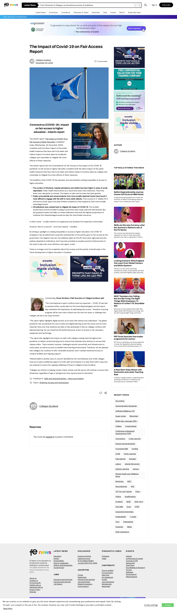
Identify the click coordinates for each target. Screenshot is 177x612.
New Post (105, 575)
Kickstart (132, 459)
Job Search (58, 584)
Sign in (154, 5)
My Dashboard (107, 577)
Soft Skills (119, 506)
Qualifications (130, 496)
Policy (137, 491)
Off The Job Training (123, 491)
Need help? (106, 586)
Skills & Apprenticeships (63, 565)
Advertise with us (36, 587)
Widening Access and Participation (54, 382)
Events (113, 12)
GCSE (117, 454)
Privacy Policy (35, 590)
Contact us (34, 580)
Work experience (122, 532)
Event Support (83, 586)
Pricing (80, 575)
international (120, 459)
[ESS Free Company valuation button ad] (129, 79)
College (118, 426)
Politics (118, 496)
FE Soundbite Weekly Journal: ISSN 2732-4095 (87, 562)
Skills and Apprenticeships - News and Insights (64, 378)
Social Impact (59, 568)
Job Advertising (84, 582)
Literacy (136, 469)
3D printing (119, 401)
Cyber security (135, 438)
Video (104, 558)
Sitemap (33, 592)
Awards (129, 556)
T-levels (133, 516)
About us (33, 578)
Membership (107, 584)
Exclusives (53, 12)
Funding (135, 449)
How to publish (107, 570)
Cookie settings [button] (151, 605)
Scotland (119, 501)
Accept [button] (168, 605)
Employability (59, 561)
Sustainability (120, 516)
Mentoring (119, 481)
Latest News (41, 12)
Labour (118, 464)
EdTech (56, 558)
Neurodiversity (121, 486)
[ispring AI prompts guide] (89, 280)
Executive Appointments (63, 579)
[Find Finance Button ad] (129, 101)
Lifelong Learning (122, 469)
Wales (129, 527)
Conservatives (130, 426)
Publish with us (35, 585)
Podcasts (105, 556)
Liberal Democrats (132, 464)
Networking (130, 563)
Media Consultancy (85, 584)
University (119, 527)
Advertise (96, 12)
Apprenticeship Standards (126, 406)
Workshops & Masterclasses (131, 575)
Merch (122, 12)
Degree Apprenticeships (125, 443)
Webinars (129, 572)
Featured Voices (84, 558)
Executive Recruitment (62, 582)
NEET (129, 481)
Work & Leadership (61, 563)
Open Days (130, 565)
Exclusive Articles (84, 556)
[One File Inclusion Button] (49, 280)
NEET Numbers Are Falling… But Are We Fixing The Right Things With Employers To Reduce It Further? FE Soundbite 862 (86, 5)
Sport (129, 506)
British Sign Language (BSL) (126, 421)
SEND (128, 501)
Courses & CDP (132, 561)
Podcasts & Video (80, 12)
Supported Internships (124, 512)
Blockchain (134, 416)
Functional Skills (121, 449)
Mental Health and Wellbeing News (127, 475)
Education (57, 556)
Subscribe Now (134, 12)
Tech (117, 521)
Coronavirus (120, 438)
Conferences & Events (134, 558)
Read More (7, 608)
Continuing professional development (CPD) (124, 432)
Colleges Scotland (43, 60)
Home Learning (130, 454)
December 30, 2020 (44, 63)
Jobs (105, 12)
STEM (137, 506)
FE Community (35, 583)
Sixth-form (138, 501)
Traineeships (128, 521)
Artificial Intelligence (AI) (125, 411)
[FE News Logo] (11, 4)
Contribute (65, 12)
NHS (132, 486)
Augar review (120, 416)
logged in (50, 436)
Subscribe (166, 5)
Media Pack (82, 577)
